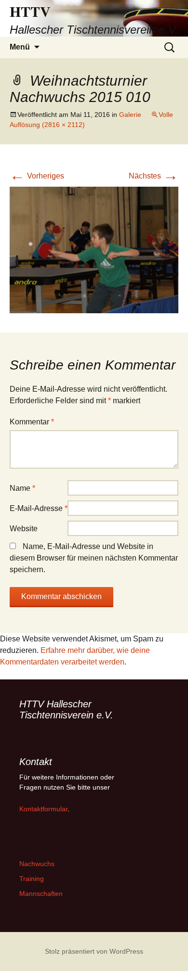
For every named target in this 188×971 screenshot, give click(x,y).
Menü (20, 47)
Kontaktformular (43, 809)
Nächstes (153, 176)
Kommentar (32, 422)
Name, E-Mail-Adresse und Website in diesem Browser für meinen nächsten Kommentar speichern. (94, 558)
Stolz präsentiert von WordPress (94, 951)
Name (22, 488)
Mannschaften (41, 893)
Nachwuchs (36, 864)
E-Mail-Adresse (38, 508)
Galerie (130, 114)
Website (24, 528)
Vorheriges (37, 176)
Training (31, 878)
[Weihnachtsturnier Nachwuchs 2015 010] (94, 249)
